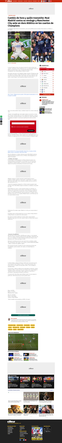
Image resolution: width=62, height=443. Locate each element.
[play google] (49, 428)
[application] (23, 342)
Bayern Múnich (20, 329)
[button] (1, 117)
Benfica (15, 329)
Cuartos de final (20, 325)
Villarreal (10, 329)
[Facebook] (20, 440)
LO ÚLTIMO (42, 107)
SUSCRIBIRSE (31, 130)
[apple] (49, 431)
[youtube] (25, 440)
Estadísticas (45, 65)
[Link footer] (11, 421)
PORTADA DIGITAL (35, 426)
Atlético (33, 327)
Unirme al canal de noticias (24, 315)
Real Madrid (23, 327)
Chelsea (10, 327)
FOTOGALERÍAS (13, 375)
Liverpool (28, 327)
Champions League (12, 325)
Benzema (32, 325)
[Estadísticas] (44, 1)
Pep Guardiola (27, 325)
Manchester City (16, 327)
